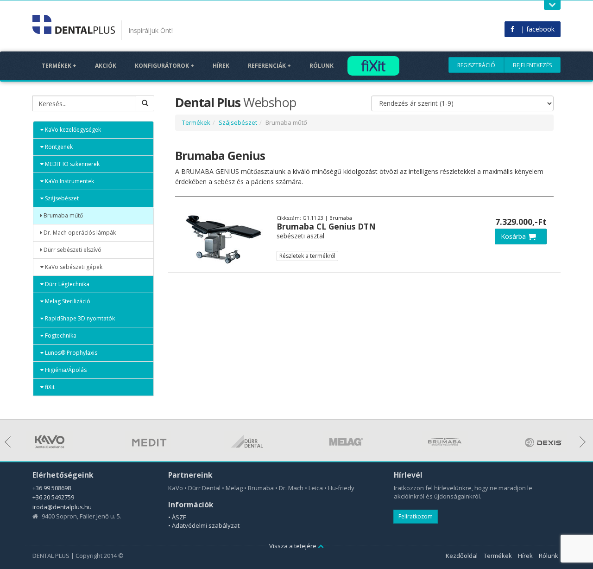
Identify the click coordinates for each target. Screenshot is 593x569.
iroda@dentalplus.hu (62, 507)
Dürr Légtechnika (66, 284)
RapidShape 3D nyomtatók (79, 318)
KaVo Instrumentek (69, 181)
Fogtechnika (60, 335)
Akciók (105, 66)
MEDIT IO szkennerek (72, 164)
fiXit (49, 387)
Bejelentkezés (532, 65)
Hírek (221, 66)
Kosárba (514, 236)
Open (552, 5)
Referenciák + (269, 66)
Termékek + (59, 66)
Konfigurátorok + (164, 66)
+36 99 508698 (51, 488)
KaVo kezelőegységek (72, 130)
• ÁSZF (177, 517)
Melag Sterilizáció (67, 301)
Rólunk (321, 66)
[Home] (73, 24)
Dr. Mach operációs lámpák (79, 233)
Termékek (196, 122)
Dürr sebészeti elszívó (71, 250)
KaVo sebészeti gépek (73, 267)
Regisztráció (476, 65)
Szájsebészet (61, 198)
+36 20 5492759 (53, 497)
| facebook (537, 29)
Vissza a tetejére (293, 546)
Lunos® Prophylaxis (70, 353)
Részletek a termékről (307, 256)
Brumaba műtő (62, 215)
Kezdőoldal (462, 555)
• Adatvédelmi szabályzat (204, 525)
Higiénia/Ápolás (65, 370)
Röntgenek (58, 147)
